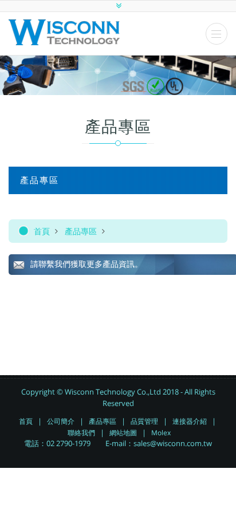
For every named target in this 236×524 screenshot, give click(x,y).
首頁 (42, 231)
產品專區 (81, 231)
